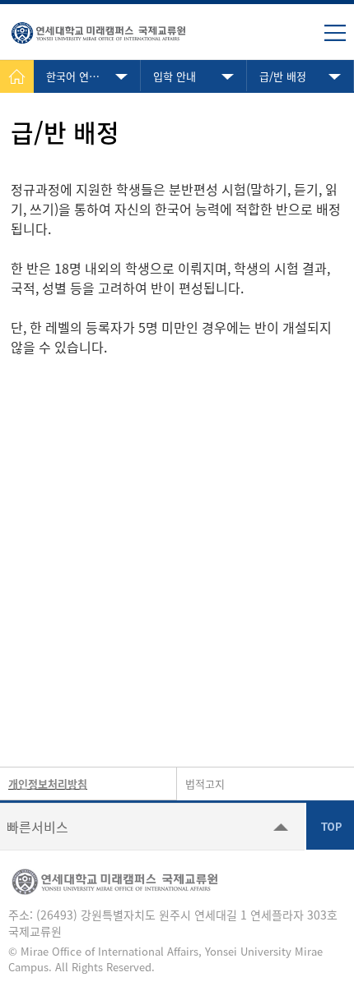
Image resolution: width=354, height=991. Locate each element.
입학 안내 (174, 76)
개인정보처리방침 (47, 783)
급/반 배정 (282, 76)
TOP (330, 826)
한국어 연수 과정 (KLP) (93, 76)
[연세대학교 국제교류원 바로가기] (98, 29)
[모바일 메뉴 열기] (335, 33)
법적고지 (205, 783)
